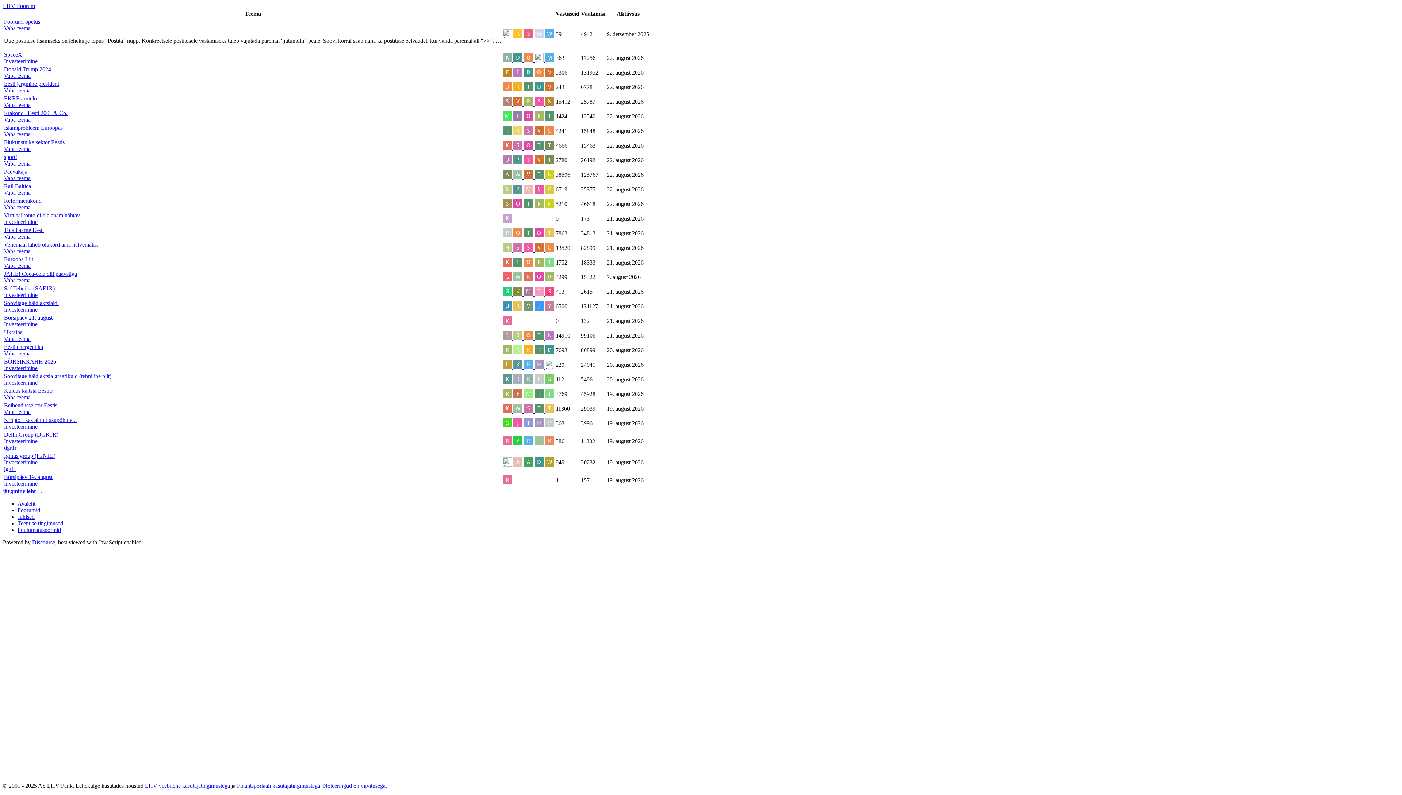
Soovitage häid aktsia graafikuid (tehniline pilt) (57, 376)
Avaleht (26, 504)
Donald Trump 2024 (27, 69)
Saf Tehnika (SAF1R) (29, 288)
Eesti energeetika (23, 347)
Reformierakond (23, 201)
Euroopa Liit (18, 259)
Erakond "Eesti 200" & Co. (36, 113)
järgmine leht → (23, 491)
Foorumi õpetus (22, 22)
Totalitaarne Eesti (24, 230)
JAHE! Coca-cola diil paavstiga (40, 274)
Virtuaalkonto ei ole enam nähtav (42, 215)
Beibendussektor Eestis (30, 405)
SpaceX (13, 55)
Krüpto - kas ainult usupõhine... (40, 420)
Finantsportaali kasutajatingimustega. (280, 786)
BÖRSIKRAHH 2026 (30, 361)
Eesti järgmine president (31, 84)
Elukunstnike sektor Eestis (34, 142)
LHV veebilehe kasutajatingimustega (188, 786)
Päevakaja (15, 171)
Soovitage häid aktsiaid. (31, 303)
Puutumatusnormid (39, 530)
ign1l (10, 469)
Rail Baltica (17, 186)
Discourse (43, 542)
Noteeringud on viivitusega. (355, 786)
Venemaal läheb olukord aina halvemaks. (51, 244)
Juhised (26, 517)
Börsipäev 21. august (28, 318)
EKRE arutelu (20, 98)
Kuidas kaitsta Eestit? (28, 391)
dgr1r (10, 448)
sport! (10, 157)
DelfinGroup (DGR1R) (31, 434)
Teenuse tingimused (40, 523)
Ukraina (13, 332)
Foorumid (29, 510)
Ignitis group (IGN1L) (29, 456)
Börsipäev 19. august (28, 477)
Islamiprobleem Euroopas (33, 128)
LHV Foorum (19, 6)
